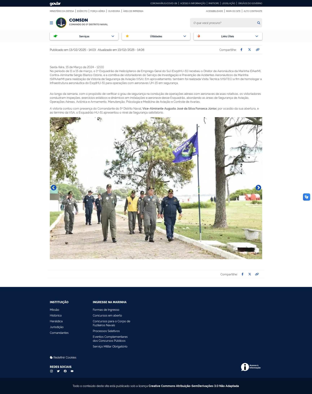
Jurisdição (57, 327)
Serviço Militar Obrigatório (110, 346)
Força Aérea (97, 11)
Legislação (228, 3)
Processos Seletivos (106, 331)
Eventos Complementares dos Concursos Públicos (110, 338)
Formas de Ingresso (106, 309)
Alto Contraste (253, 11)
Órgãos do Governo (250, 3)
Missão (54, 309)
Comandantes (59, 333)
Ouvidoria (114, 11)
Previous (53, 188)
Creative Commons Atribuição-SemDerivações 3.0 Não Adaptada (194, 386)
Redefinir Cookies (64, 357)
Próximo (258, 188)
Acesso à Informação (192, 3)
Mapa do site (233, 11)
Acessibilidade (214, 11)
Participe (214, 3)
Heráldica (56, 321)
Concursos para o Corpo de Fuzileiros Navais (111, 323)
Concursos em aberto (107, 315)
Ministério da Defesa (62, 11)
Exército (82, 11)
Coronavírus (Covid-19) (163, 3)
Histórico (56, 315)
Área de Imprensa (133, 11)
